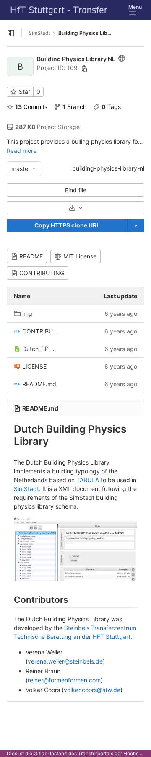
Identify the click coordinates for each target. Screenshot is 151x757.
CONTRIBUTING (41, 272)
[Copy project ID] (84, 68)
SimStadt (39, 33)
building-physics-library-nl (108, 168)
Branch (74, 106)
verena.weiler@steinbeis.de (65, 661)
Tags (111, 106)
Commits (31, 106)
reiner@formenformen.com (64, 680)
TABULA (87, 479)
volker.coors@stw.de (92, 689)
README (31, 256)
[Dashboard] (59, 10)
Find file (75, 190)
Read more (21, 150)
